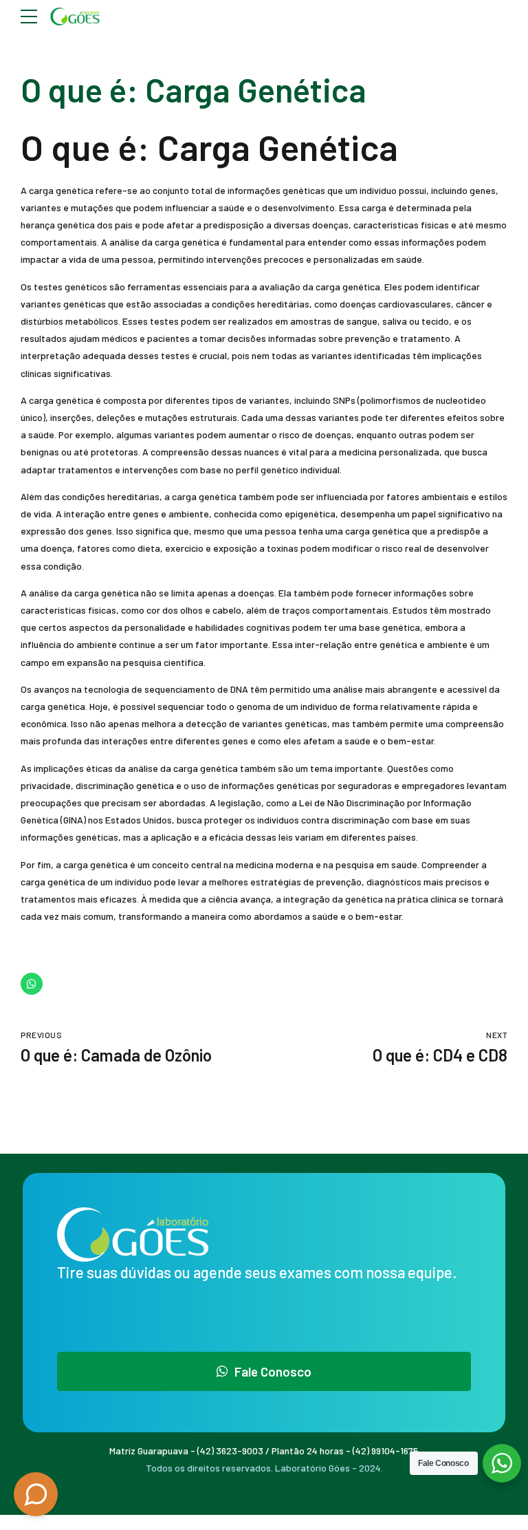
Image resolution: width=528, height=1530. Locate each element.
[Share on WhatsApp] (32, 984)
